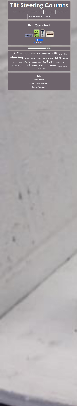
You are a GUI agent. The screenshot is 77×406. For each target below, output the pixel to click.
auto (34, 68)
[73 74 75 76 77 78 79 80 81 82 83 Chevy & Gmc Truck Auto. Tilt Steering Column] (36, 37)
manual (53, 65)
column (48, 61)
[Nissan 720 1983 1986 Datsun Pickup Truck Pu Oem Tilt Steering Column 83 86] (28, 37)
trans (39, 62)
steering (16, 57)
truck (27, 65)
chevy (27, 61)
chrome (35, 53)
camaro (46, 66)
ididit (39, 58)
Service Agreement (39, 87)
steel (22, 66)
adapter (33, 58)
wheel (34, 65)
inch (65, 54)
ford (41, 65)
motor (64, 62)
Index (39, 76)
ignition (60, 66)
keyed (65, 58)
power (39, 68)
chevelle (27, 58)
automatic (48, 58)
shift (54, 53)
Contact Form (39, 79)
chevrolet (46, 54)
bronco (27, 54)
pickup (34, 62)
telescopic (15, 62)
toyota (60, 54)
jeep (20, 62)
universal (15, 66)
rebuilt (58, 62)
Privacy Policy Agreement (39, 83)
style (44, 68)
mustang (65, 66)
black (58, 57)
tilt (13, 53)
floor (20, 53)
